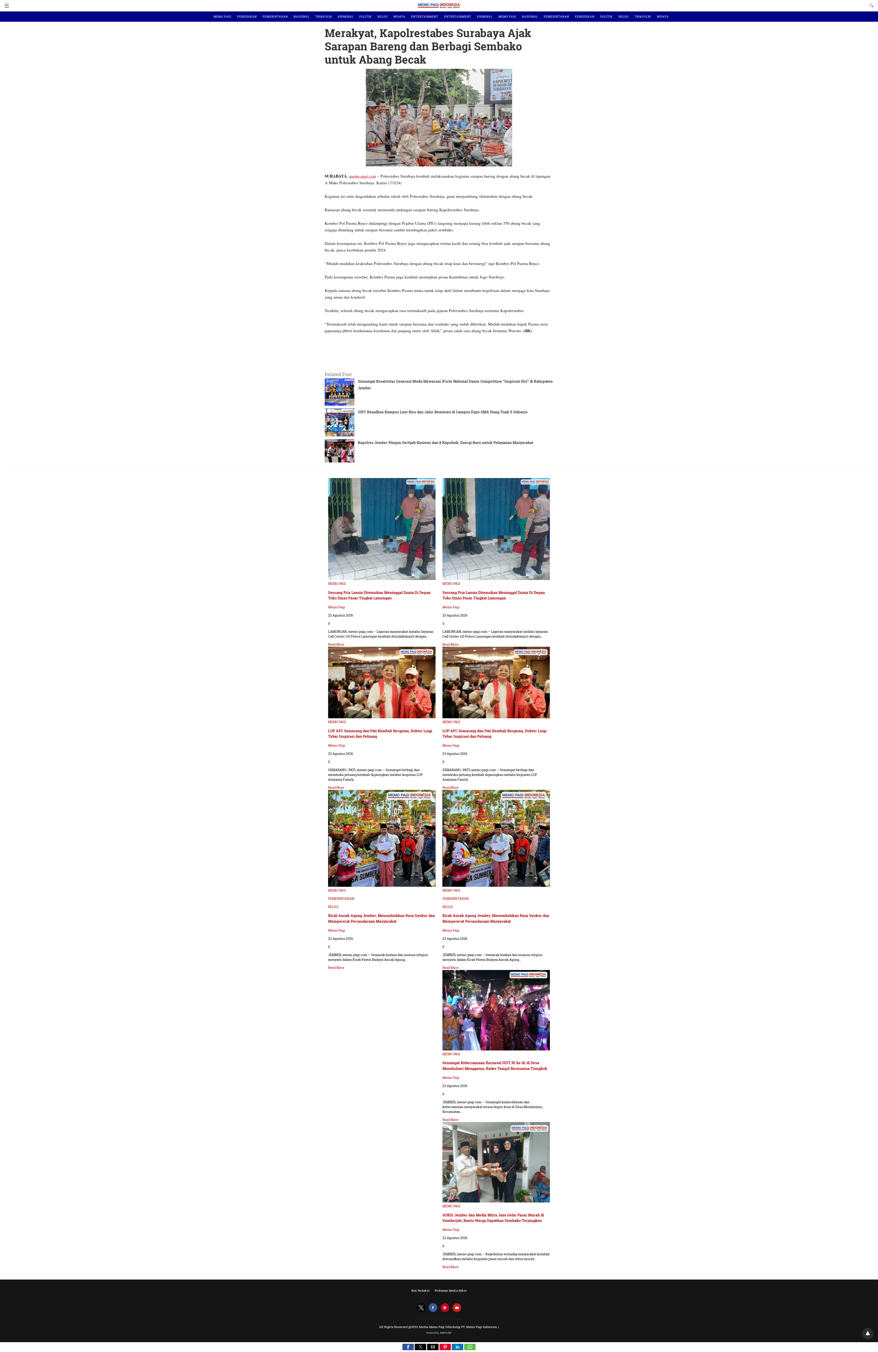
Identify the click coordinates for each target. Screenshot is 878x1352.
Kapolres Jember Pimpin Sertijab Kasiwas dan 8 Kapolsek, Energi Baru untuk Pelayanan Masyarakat (445, 442)
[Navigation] (5, 5)
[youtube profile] (456, 1307)
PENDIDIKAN (247, 16)
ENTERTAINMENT (424, 16)
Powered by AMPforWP (439, 1332)
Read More (336, 644)
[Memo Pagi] (439, 3)
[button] (408, 1347)
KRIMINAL (345, 16)
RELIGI (382, 16)
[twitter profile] (421, 1307)
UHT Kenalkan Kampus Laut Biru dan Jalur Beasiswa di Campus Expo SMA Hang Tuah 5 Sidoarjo (442, 411)
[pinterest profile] (445, 1307)
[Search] (870, 5)
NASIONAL (302, 16)
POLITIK (365, 16)
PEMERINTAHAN (275, 16)
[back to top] (867, 1333)
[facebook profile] (433, 1307)
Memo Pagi (336, 607)
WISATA (399, 16)
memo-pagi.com (362, 176)
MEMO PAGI (222, 16)
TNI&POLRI (323, 16)
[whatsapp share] (470, 1348)
